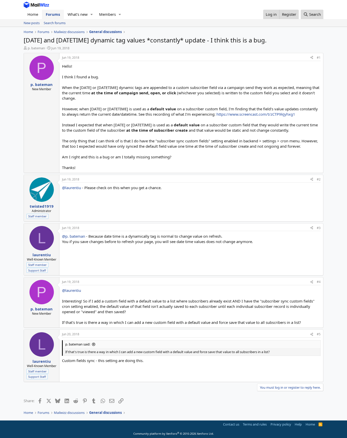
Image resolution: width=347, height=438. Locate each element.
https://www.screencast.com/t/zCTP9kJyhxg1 (255, 114)
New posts (32, 23)
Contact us (231, 424)
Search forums (55, 23)
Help (298, 424)
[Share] (311, 58)
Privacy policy (281, 424)
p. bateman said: (77, 344)
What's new (78, 14)
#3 (319, 228)
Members (107, 14)
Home (32, 14)
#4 (319, 282)
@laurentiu (71, 187)
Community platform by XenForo (173, 433)
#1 (319, 57)
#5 (319, 334)
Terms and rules (255, 424)
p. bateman (36, 48)
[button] (91, 14)
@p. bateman (73, 236)
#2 (319, 179)
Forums (53, 14)
